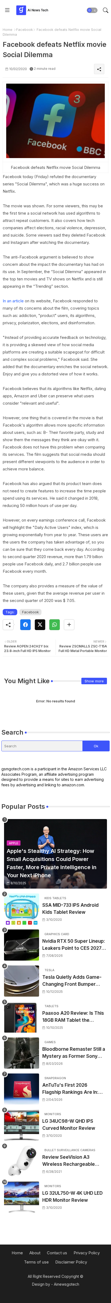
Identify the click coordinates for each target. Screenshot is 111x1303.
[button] (92, 10)
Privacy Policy (87, 1252)
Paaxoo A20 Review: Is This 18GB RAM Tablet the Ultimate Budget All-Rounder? (73, 1017)
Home (7, 29)
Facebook (24, 29)
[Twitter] (40, 624)
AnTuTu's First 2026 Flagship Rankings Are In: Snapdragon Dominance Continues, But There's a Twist (70, 1089)
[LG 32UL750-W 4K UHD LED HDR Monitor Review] (21, 1197)
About (34, 1252)
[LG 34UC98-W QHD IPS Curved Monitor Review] (21, 1125)
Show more (94, 681)
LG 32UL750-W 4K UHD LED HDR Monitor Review (72, 1196)
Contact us (57, 1252)
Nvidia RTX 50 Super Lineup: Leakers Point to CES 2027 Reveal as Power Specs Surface (73, 945)
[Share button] (69, 624)
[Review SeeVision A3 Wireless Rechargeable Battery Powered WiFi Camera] (21, 1161)
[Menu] (7, 10)
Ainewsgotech (66, 1284)
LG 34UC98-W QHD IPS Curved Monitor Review (68, 1124)
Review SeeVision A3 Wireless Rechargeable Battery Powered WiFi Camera (68, 1161)
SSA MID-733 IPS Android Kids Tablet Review (70, 908)
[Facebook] (25, 624)
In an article (13, 300)
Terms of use (36, 1262)
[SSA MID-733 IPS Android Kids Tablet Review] (21, 909)
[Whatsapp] (54, 624)
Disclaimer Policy (71, 1262)
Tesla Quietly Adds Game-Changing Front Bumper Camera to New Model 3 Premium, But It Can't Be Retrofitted (72, 981)
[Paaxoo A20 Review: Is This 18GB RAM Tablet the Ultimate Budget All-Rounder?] (21, 1017)
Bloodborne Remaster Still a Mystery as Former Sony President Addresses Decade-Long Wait (73, 1053)
